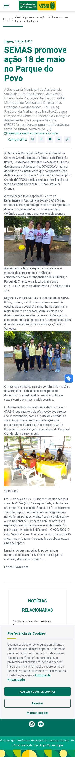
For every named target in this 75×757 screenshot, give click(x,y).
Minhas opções (37, 713)
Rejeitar (37, 703)
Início (7, 19)
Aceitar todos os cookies (37, 692)
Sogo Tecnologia (51, 745)
